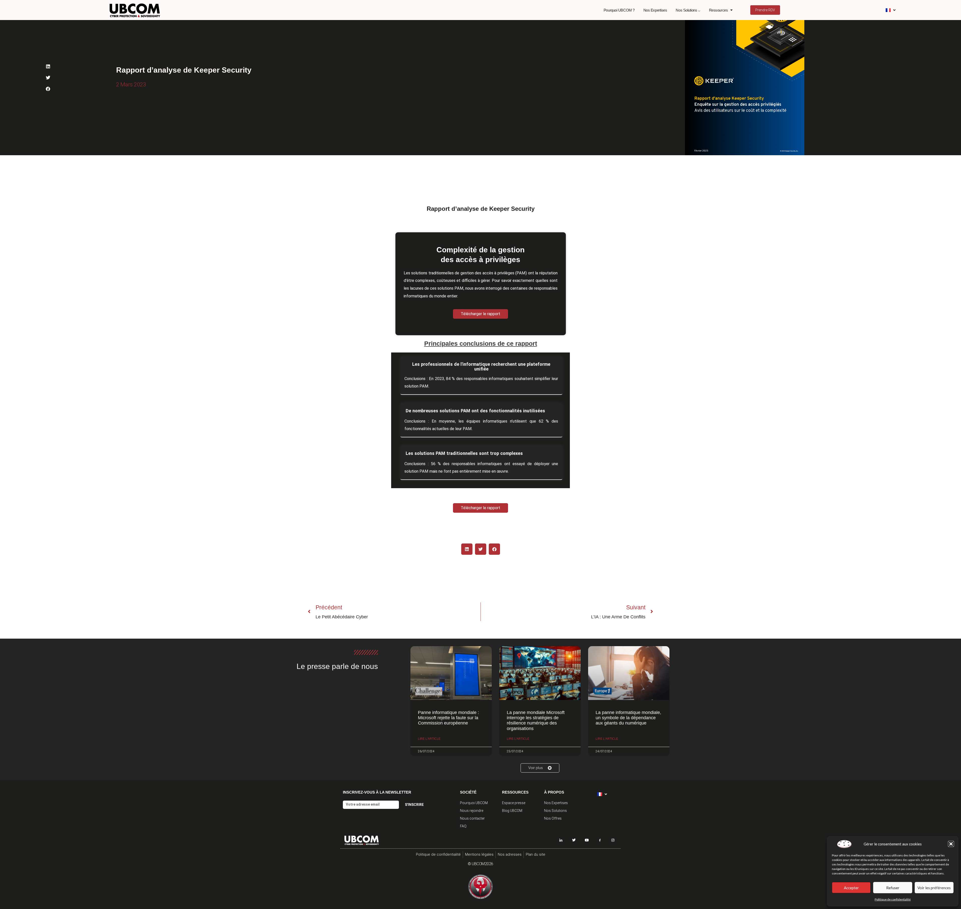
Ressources (718, 10)
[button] (950, 843)
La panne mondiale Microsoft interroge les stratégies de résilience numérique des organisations (536, 720)
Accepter (851, 887)
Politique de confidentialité (893, 899)
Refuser (892, 887)
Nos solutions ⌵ (688, 10)
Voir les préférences (934, 887)
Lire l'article (429, 739)
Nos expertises (655, 10)
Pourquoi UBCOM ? (619, 10)
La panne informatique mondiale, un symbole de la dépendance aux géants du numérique (628, 718)
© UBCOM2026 (480, 863)
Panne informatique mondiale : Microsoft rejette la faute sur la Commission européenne (448, 718)
